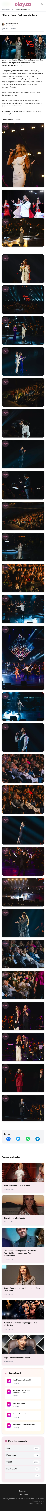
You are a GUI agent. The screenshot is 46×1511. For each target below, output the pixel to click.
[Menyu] (4, 3)
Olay (12, 9)
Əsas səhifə (5, 9)
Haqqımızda (23, 1491)
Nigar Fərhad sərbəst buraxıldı (17, 1358)
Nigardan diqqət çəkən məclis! (17, 1185)
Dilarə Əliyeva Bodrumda (14, 1218)
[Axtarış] (42, 4)
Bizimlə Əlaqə (23, 1495)
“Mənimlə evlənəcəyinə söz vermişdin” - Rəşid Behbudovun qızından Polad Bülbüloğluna (21, 1252)
